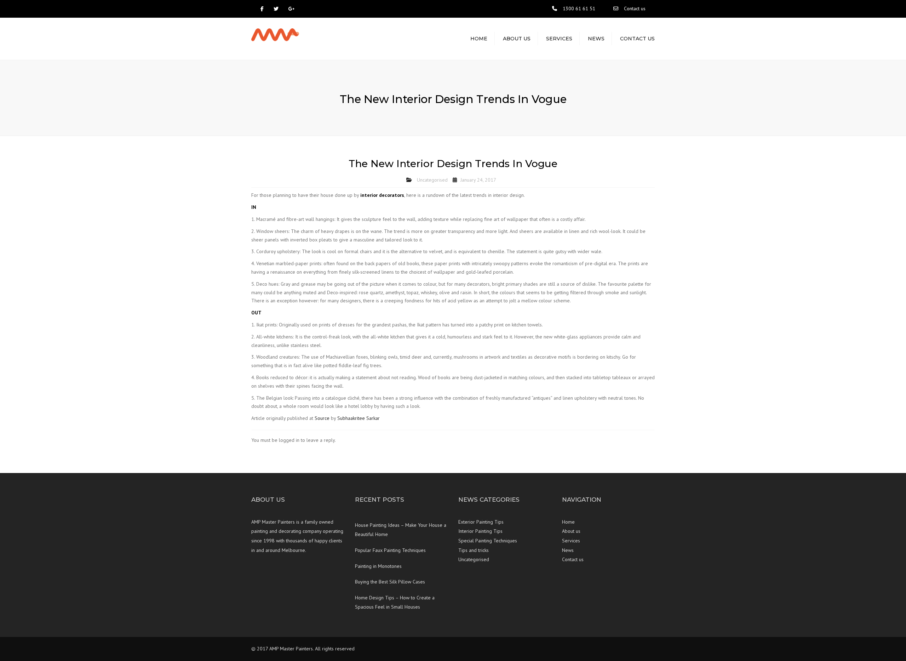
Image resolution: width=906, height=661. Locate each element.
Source (322, 418)
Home (478, 38)
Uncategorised (432, 180)
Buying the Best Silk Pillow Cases (390, 582)
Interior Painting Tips (480, 531)
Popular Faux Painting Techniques (390, 550)
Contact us (635, 8)
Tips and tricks (473, 550)
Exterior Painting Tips (481, 522)
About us (517, 38)
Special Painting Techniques (487, 540)
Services (559, 38)
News (596, 38)
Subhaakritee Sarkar (358, 418)
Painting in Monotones (378, 566)
